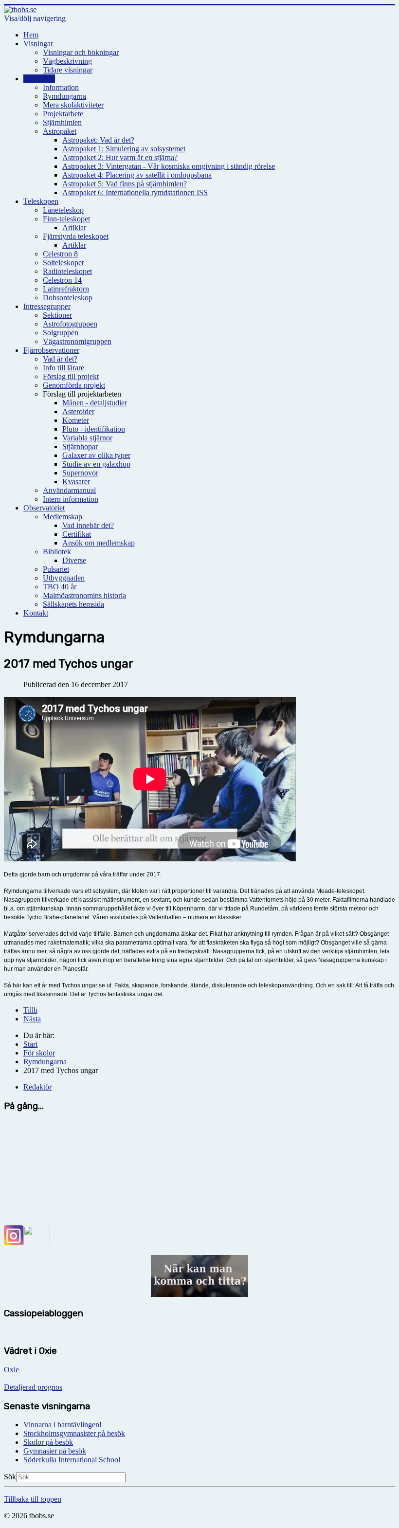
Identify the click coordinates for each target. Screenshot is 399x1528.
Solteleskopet (63, 262)
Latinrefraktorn (66, 289)
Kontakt (35, 613)
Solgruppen (60, 332)
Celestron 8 (60, 254)
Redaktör (37, 1087)
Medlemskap (62, 516)
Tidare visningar (67, 70)
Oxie (11, 1369)
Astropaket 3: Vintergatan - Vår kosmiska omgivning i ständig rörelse (168, 166)
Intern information (70, 499)
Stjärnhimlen (62, 122)
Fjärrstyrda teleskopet (76, 236)
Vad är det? (60, 359)
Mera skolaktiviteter (73, 105)
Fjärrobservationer (51, 350)
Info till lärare (63, 368)
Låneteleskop (63, 210)
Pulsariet (56, 569)
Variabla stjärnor (87, 438)
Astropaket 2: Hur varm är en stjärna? (120, 157)
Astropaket (59, 131)
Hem (30, 35)
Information (61, 87)
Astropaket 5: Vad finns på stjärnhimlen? (124, 184)
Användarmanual (69, 490)
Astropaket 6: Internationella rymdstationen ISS (135, 192)
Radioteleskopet (67, 271)
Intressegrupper (47, 306)
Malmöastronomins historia (84, 595)
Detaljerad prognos (33, 1387)
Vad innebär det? (88, 525)
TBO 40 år (59, 586)
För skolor (39, 78)
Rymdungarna (64, 96)
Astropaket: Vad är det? (98, 140)
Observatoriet (44, 508)
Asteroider (78, 411)
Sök (10, 1477)
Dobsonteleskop (67, 297)
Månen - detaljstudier (94, 403)
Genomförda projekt (74, 385)
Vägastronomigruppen (77, 341)
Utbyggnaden (64, 578)
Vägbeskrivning (67, 61)
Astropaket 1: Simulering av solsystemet (123, 149)
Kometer (75, 420)
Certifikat (76, 534)
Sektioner (57, 315)
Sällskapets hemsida (73, 604)
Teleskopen (40, 201)
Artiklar (74, 227)
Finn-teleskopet (66, 219)
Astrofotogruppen (70, 324)
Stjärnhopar (80, 446)
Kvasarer (76, 481)
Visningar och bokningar (81, 52)
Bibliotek (57, 551)
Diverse (74, 560)
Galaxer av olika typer (96, 455)
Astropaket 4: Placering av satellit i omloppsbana (137, 175)
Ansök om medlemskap (98, 543)
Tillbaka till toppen (32, 1499)
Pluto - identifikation (93, 429)
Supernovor (80, 473)
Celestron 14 (62, 280)
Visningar (38, 43)
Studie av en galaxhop (96, 464)
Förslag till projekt (71, 376)
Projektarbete (63, 113)
